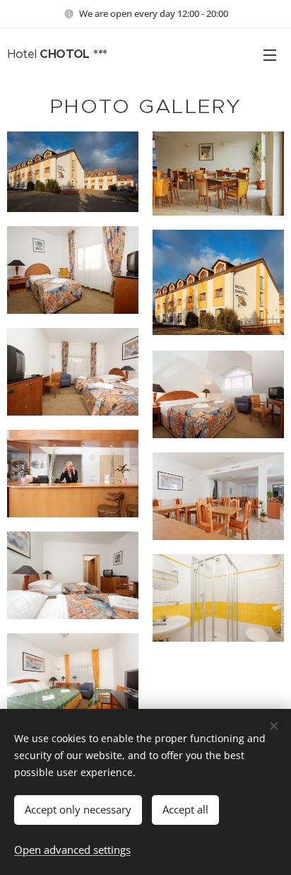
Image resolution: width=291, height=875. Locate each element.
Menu (270, 54)
